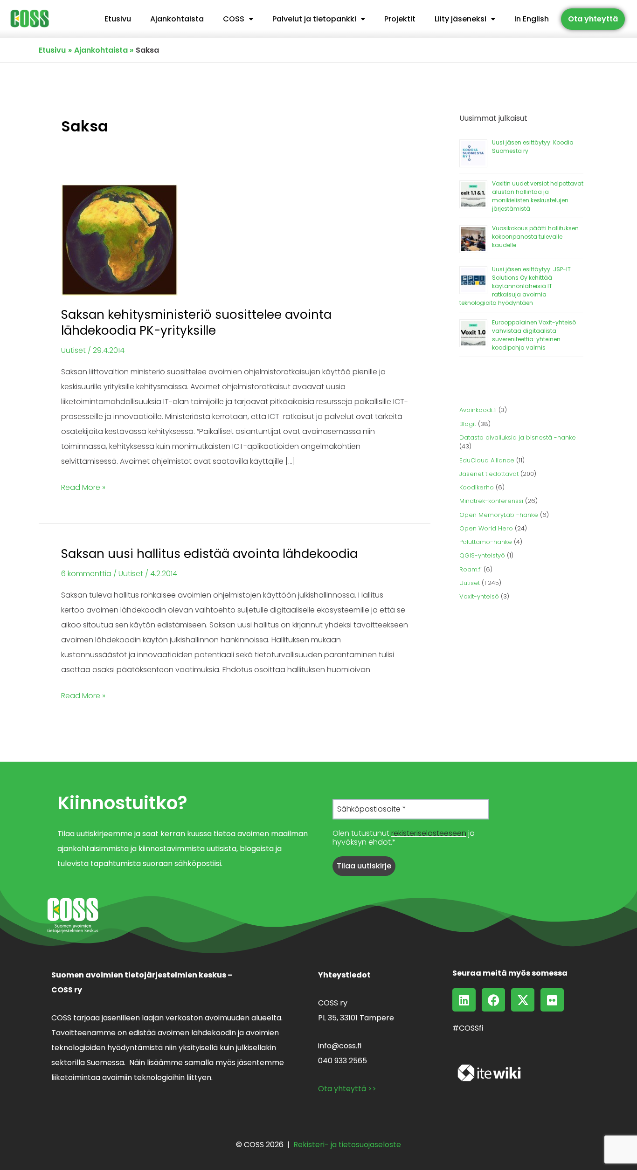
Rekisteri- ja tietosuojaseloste (347, 1144)
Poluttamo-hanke (485, 541)
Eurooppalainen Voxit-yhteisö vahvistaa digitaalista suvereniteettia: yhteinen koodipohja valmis (534, 334)
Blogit (467, 424)
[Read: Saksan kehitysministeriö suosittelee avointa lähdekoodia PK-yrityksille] (119, 239)
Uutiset (73, 350)
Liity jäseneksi (460, 19)
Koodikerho (476, 487)
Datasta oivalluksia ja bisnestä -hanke (517, 437)
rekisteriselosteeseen (428, 833)
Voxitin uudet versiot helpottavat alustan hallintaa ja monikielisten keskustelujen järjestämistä (537, 196)
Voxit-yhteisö (479, 596)
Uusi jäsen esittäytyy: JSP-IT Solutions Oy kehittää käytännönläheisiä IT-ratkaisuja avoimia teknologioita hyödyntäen (515, 286)
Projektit (399, 19)
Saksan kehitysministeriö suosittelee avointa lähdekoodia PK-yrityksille (196, 322)
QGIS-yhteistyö (482, 555)
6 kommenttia (86, 573)
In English (531, 19)
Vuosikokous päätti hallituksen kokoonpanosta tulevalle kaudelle (535, 236)
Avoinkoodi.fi (478, 410)
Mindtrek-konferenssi (491, 500)
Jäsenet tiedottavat (489, 473)
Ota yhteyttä (593, 19)
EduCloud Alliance (486, 460)
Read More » (83, 486)
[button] (238, 19)
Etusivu (117, 19)
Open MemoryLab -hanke (498, 514)
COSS (233, 19)
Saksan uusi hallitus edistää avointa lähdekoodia (209, 553)
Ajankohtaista (177, 19)
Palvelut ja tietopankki (314, 19)
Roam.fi (470, 569)
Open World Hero (486, 528)
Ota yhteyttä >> (347, 1088)
